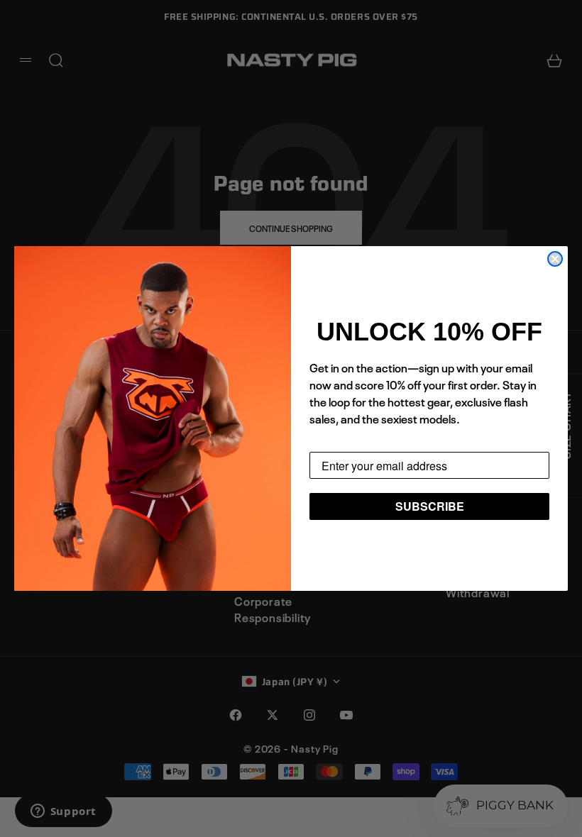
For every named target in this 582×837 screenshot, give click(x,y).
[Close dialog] (555, 259)
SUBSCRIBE (429, 506)
